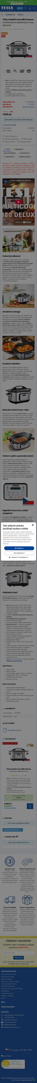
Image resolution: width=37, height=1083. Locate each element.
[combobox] (33, 525)
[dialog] (18, 541)
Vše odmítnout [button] (19, 553)
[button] (18, 557)
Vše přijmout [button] (19, 548)
